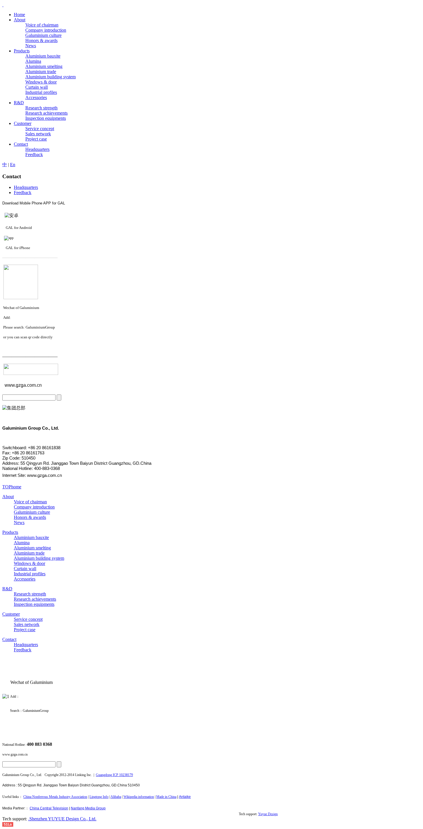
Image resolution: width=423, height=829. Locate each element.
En (12, 164)
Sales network (26, 624)
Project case (24, 629)
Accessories (24, 578)
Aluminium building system (39, 558)
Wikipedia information (138, 797)
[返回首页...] (2, 4)
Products (10, 532)
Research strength (30, 593)
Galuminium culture (32, 512)
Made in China (166, 797)
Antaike (185, 797)
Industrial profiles (29, 573)
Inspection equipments (34, 604)
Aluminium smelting (32, 547)
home (16, 486)
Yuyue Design (268, 814)
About (8, 496)
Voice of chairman (30, 501)
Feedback (22, 192)
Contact (9, 639)
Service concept (28, 619)
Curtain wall (25, 568)
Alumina (22, 542)
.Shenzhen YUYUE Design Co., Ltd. (62, 818)
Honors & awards (30, 517)
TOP (6, 486)
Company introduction (34, 506)
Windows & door (29, 563)
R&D (7, 588)
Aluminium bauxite (31, 537)
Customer (11, 614)
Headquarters (26, 187)
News (19, 522)
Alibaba (115, 797)
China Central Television (49, 808)
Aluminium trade (29, 553)
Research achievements (35, 599)
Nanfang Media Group (88, 808)
